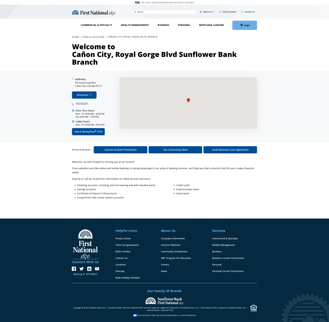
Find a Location (93, 36)
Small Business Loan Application (230, 149)
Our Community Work (175, 149)
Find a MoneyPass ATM (89, 132)
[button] (208, 12)
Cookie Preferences (188, 315)
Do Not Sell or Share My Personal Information (158, 315)
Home (75, 36)
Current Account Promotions (121, 149)
